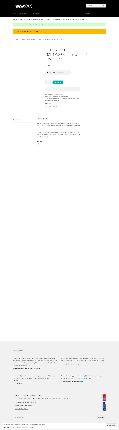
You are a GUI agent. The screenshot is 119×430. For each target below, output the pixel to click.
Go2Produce (64, 98)
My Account (36, 13)
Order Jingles (23, 13)
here (31, 31)
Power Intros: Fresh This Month (24, 405)
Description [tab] (16, 120)
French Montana (55, 98)
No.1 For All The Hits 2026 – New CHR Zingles (28, 395)
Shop (14, 13)
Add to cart (58, 82)
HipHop (70, 98)
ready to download (41, 19)
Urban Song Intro (31, 39)
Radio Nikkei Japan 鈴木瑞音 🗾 (73, 381)
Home (16, 39)
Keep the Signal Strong (22, 409)
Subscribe (101, 417)
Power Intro (22, 39)
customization (83, 19)
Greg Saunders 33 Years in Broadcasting (27, 368)
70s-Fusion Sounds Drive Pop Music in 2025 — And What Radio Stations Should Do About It (41, 399)
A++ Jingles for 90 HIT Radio (72, 364)
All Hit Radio (19, 384)
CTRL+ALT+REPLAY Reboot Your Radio (26, 402)
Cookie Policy (32, 427)
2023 (49, 98)
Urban (47, 100)
